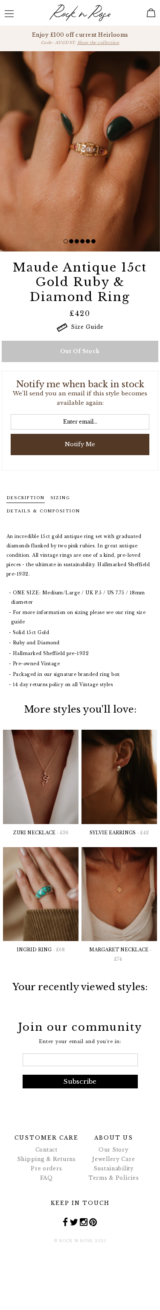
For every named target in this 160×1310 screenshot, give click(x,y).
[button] (66, 241)
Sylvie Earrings (119, 833)
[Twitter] (74, 1222)
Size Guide (85, 327)
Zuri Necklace (41, 833)
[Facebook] (65, 1222)
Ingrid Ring (41, 950)
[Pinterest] (93, 1222)
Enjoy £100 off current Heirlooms (80, 38)
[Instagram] (84, 1222)
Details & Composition (43, 511)
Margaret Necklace (120, 954)
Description (25, 497)
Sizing (60, 497)
